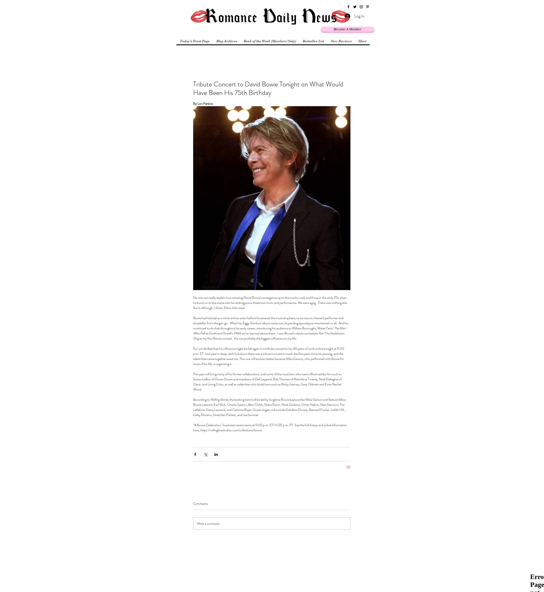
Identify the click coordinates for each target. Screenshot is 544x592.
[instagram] (361, 7)
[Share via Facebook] (195, 454)
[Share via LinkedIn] (216, 454)
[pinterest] (368, 7)
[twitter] (355, 7)
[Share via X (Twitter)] (206, 454)
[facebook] (348, 7)
